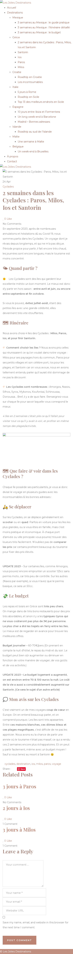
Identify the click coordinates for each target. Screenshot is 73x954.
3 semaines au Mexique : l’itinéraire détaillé (44, 27)
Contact (12, 161)
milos (39, 763)
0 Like (8, 218)
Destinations (15, 12)
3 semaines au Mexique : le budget (39, 32)
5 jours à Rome (27, 92)
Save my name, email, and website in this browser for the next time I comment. (35, 925)
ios (33, 763)
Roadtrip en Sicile (28, 97)
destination (23, 763)
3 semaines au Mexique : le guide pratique (43, 22)
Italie (15, 87)
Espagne (17, 106)
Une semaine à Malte (31, 141)
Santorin (23, 52)
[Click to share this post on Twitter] (15, 768)
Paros (21, 62)
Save (23, 769)
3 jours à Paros (19, 786)
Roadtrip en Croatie (30, 77)
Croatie (16, 72)
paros (47, 763)
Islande (16, 126)
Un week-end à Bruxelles (33, 151)
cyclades (10, 763)
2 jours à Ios (16, 808)
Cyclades (8, 186)
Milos (21, 67)
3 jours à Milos (19, 829)
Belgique (18, 146)
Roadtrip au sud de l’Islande (35, 131)
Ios (19, 57)
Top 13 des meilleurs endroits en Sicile (41, 101)
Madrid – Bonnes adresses (34, 121)
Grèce (16, 37)
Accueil (11, 7)
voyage (56, 763)
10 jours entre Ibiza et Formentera (39, 111)
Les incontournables (30, 82)
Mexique (17, 17)
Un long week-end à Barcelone (37, 116)
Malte (15, 136)
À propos (12, 156)
